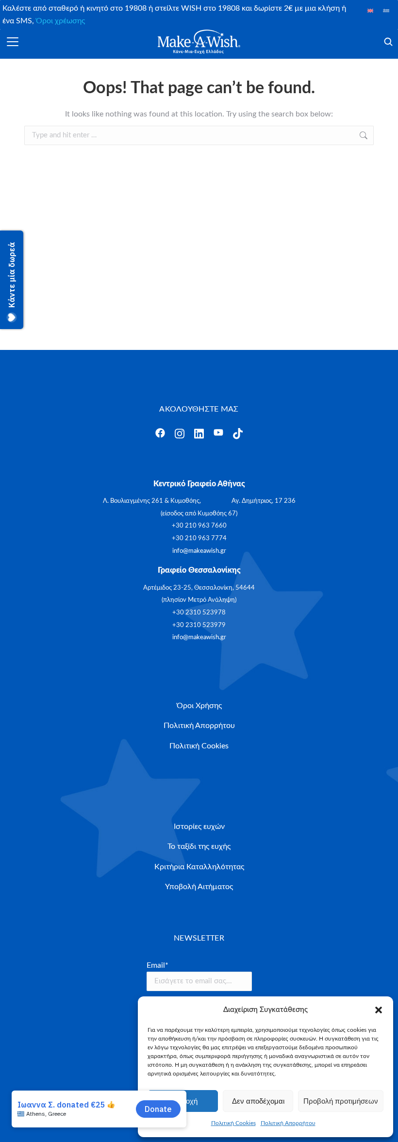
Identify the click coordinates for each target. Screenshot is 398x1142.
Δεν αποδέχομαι (258, 1101)
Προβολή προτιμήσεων (340, 1101)
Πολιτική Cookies (233, 1123)
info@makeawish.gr (199, 551)
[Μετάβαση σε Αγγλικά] (371, 10)
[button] (378, 1010)
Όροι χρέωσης (60, 21)
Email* (157, 965)
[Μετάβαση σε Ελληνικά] (386, 10)
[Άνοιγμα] (12, 42)
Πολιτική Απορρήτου (288, 1123)
